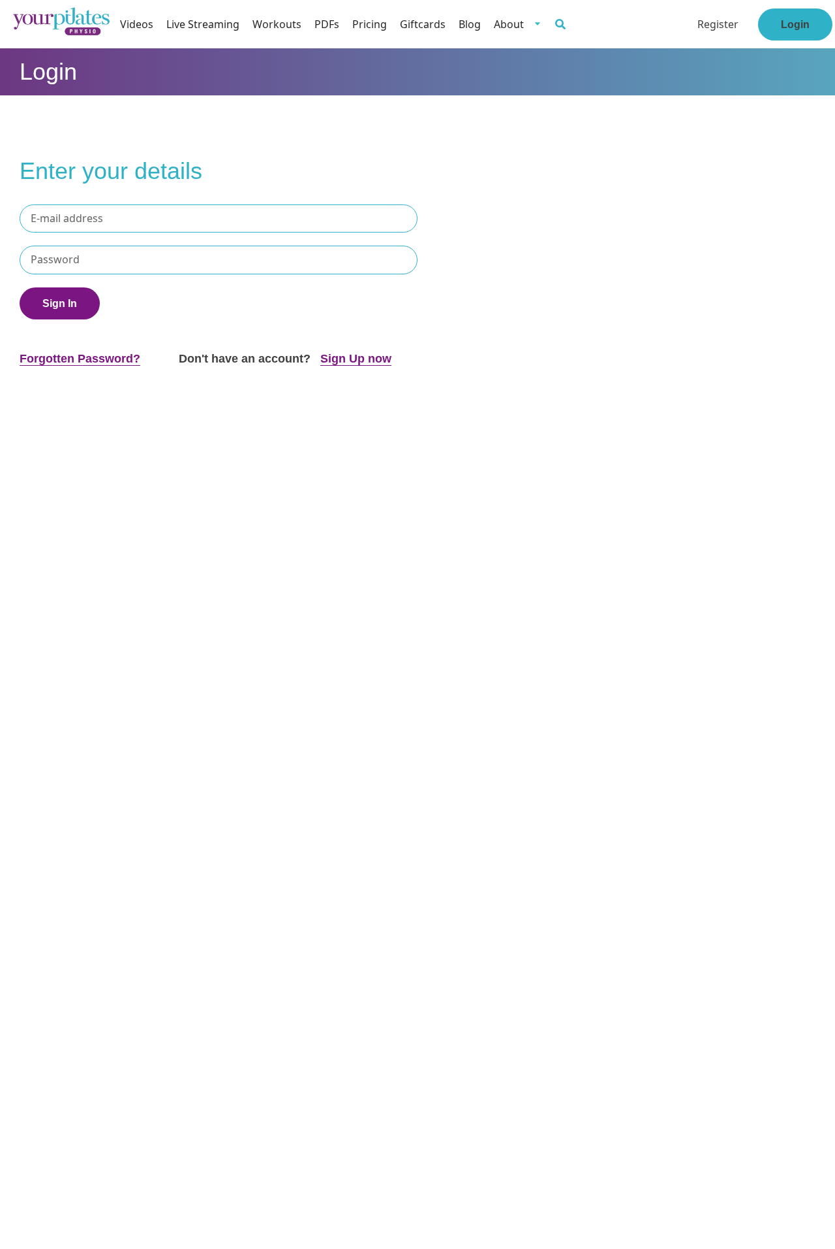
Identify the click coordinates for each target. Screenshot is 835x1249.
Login (795, 24)
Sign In (59, 303)
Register (717, 24)
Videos (136, 24)
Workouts (276, 24)
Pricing (369, 24)
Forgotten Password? (80, 358)
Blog (470, 24)
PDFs (326, 24)
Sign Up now (355, 358)
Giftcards (423, 24)
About (509, 24)
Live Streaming (202, 24)
